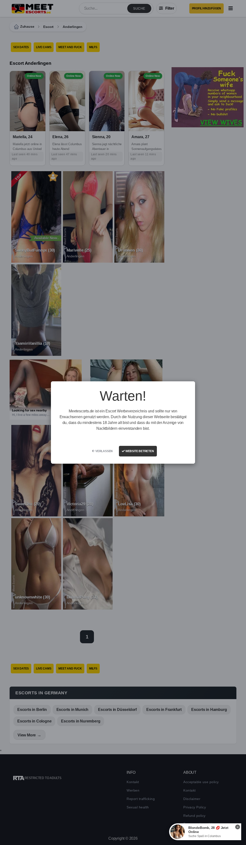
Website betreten (139, 451)
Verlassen (104, 451)
